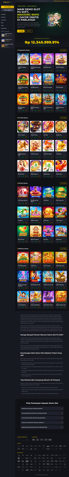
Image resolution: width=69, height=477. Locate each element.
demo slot (48, 315)
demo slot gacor (47, 325)
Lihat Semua (63, 50)
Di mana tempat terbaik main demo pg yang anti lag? (42, 418)
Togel (7, 25)
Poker (7, 22)
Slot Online (7, 14)
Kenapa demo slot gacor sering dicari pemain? (42, 408)
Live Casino (7, 20)
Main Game (21, 31)
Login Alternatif (7, 10)
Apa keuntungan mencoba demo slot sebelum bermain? (42, 413)
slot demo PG (47, 341)
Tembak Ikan (7, 28)
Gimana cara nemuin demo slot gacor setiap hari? (42, 422)
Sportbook (7, 17)
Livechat (29, 31)
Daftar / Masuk (7, 6)
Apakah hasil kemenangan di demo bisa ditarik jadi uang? (42, 427)
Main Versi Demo (23, 79)
